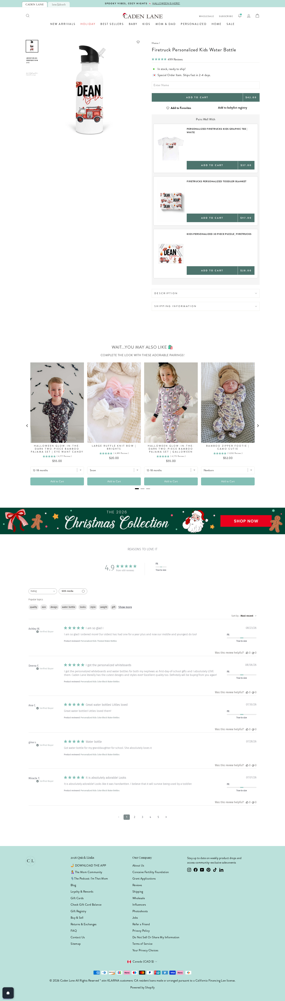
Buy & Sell (77, 918)
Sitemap (76, 944)
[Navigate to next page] (166, 817)
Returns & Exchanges (83, 924)
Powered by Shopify (142, 987)
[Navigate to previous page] (119, 817)
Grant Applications (144, 878)
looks (83, 607)
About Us (138, 865)
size (44, 607)
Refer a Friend (141, 924)
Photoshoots (140, 911)
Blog (73, 885)
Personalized (193, 24)
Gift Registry (78, 911)
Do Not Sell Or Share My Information (155, 937)
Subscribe (226, 16)
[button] (91, 42)
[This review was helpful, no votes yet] (247, 652)
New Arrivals (63, 24)
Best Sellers (112, 24)
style (93, 607)
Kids (146, 24)
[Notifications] (240, 15)
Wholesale (206, 16)
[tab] (34, 4)
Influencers (139, 904)
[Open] (8, 993)
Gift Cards (77, 898)
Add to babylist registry (232, 107)
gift (113, 607)
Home (217, 24)
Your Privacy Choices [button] (145, 950)
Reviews (137, 885)
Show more (125, 607)
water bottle (68, 607)
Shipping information (175, 306)
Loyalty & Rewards (82, 891)
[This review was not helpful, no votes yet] (253, 652)
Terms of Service (142, 944)
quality (33, 607)
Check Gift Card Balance (86, 904)
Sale (231, 24)
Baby (133, 24)
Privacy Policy (141, 931)
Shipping (137, 891)
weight (103, 607)
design (53, 607)
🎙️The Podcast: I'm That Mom (89, 878)
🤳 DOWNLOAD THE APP (88, 865)
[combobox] (43, 591)
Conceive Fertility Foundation (150, 872)
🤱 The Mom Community (86, 872)
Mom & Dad (166, 24)
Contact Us (78, 937)
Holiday (87, 24)
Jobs (135, 918)
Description (166, 293)
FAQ (74, 931)
